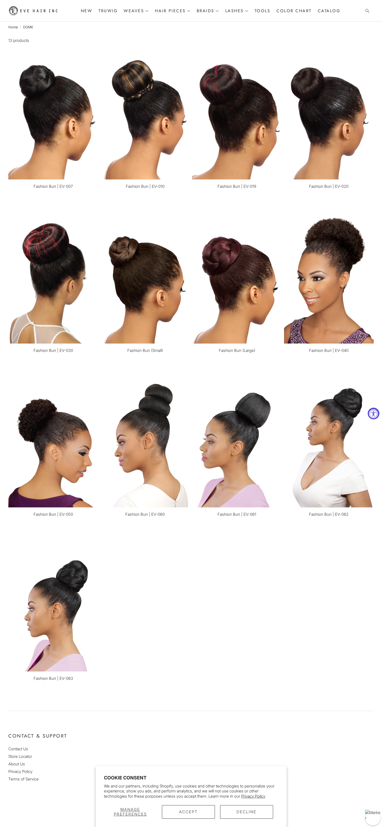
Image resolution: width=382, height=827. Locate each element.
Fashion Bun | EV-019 (237, 186)
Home (13, 27)
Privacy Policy (253, 796)
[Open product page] (53, 112)
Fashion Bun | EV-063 (53, 678)
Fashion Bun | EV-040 (328, 350)
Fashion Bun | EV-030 (53, 350)
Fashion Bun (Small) (145, 350)
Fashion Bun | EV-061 (237, 514)
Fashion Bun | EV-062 (328, 514)
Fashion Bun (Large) (237, 350)
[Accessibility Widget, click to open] (373, 413)
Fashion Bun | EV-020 (328, 186)
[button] (366, 11)
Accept (188, 811)
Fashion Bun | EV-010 (145, 186)
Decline (246, 811)
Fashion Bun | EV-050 (53, 514)
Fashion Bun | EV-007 (53, 186)
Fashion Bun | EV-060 (145, 514)
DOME (28, 27)
